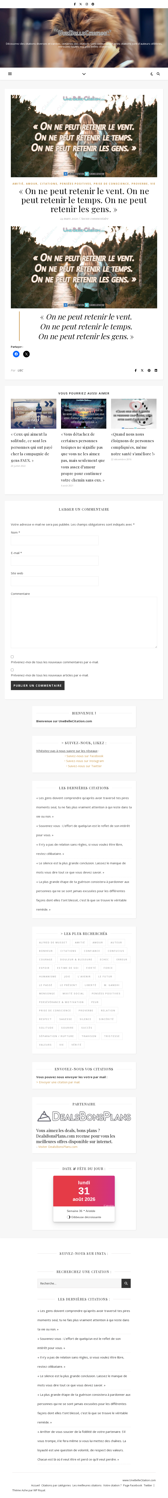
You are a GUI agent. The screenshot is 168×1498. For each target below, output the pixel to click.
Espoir (44, 967)
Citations (48, 183)
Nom (15, 532)
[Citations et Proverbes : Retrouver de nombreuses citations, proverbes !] (84, 33)
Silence (85, 1019)
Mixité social (73, 993)
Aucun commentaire (94, 218)
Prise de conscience (111, 183)
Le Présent (68, 985)
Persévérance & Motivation (61, 1002)
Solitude (46, 1027)
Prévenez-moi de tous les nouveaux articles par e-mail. (50, 675)
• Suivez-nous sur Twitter (84, 766)
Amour (31, 183)
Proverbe (140, 183)
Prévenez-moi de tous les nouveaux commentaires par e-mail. (55, 662)
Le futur (105, 976)
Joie (67, 976)
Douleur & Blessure (76, 959)
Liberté (90, 985)
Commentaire (20, 594)
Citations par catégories (56, 1485)
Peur (95, 1002)
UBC (20, 370)
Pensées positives (75, 183)
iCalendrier (109, 1205)
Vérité (77, 1044)
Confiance (92, 950)
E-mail (16, 553)
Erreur (122, 959)
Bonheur (46, 950)
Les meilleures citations (87, 1485)
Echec (104, 959)
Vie (153, 183)
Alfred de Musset (53, 942)
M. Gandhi (112, 985)
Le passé (45, 985)
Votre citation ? (112, 1485)
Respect (45, 1019)
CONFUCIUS (116, 950)
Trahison (89, 1036)
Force (108, 967)
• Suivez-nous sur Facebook (84, 756)
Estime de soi (68, 967)
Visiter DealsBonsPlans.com (57, 1147)
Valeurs (45, 1044)
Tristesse (112, 1036)
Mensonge (47, 993)
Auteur (116, 942)
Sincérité (106, 1019)
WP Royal (39, 1490)
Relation (108, 1010)
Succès (86, 1027)
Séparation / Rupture (56, 1036)
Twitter (148, 1485)
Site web (17, 573)
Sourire (67, 1027)
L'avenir (84, 976)
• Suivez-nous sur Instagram (84, 761)
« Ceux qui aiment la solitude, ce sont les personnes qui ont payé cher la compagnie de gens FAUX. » (31, 447)
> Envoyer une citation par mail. (58, 1082)
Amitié (18, 183)
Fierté (91, 967)
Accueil (35, 1485)
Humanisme (48, 976)
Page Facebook (132, 1485)
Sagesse (65, 1019)
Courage (46, 959)
